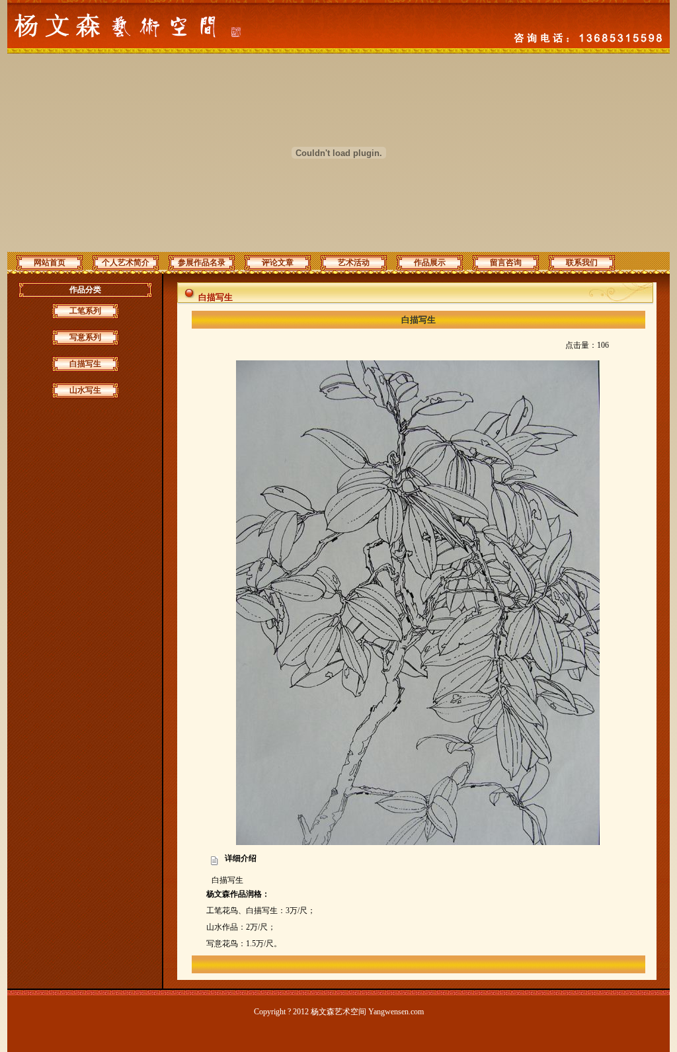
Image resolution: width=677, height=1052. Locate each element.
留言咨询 (506, 262)
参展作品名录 (201, 262)
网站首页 (49, 262)
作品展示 (430, 262)
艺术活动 (354, 262)
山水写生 (85, 390)
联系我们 (582, 262)
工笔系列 (85, 310)
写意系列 (85, 337)
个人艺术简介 (125, 262)
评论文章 (278, 262)
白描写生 (85, 363)
